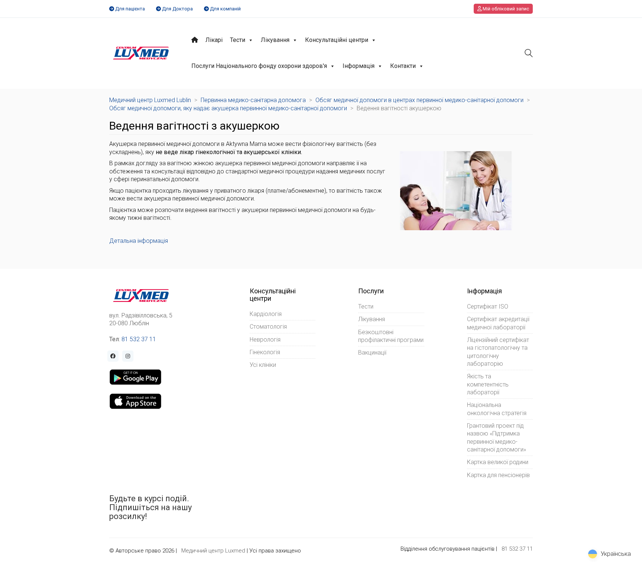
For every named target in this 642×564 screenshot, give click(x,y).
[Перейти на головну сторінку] (141, 53)
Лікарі (214, 39)
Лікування (275, 39)
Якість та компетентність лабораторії (488, 384)
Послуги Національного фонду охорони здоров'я (259, 65)
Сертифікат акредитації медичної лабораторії (498, 323)
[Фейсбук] (113, 356)
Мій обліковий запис (505, 9)
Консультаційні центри (336, 39)
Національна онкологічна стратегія (496, 408)
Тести (237, 39)
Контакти (403, 65)
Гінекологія (265, 352)
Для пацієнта (130, 9)
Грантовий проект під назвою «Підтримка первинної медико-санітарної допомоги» (496, 437)
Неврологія (265, 339)
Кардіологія (266, 313)
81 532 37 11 (138, 339)
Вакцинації (372, 352)
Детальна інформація (138, 240)
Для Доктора (177, 9)
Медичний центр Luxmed (213, 550)
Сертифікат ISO (487, 306)
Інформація (358, 65)
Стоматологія (268, 326)
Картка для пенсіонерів (498, 475)
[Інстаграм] (127, 356)
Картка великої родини (497, 462)
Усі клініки (263, 364)
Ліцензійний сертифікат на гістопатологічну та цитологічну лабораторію (498, 351)
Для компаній (225, 9)
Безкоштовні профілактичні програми (391, 336)
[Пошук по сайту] (529, 54)
